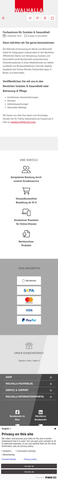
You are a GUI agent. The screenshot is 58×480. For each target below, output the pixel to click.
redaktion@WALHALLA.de (23, 122)
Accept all (29, 466)
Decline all (29, 472)
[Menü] (3, 18)
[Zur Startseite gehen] (29, 6)
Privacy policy (30, 459)
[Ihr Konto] (45, 18)
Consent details (9, 459)
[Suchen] (30, 18)
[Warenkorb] (52, 18)
